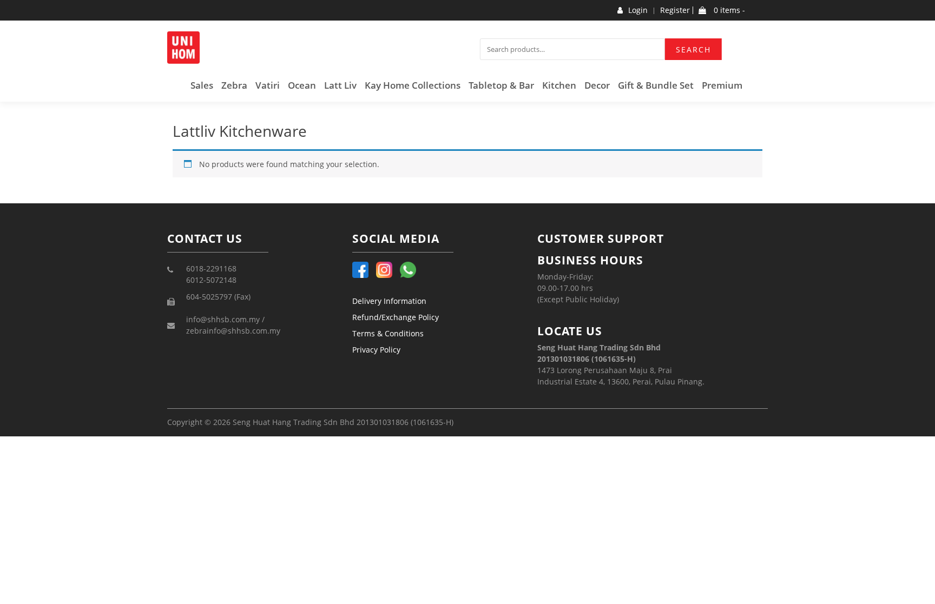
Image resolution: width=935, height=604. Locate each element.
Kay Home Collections (412, 85)
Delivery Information (389, 301)
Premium (722, 85)
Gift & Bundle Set (656, 85)
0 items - (728, 10)
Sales (201, 85)
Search (693, 49)
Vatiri (267, 85)
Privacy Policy (376, 349)
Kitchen (559, 85)
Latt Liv (340, 85)
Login (638, 10)
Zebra (234, 85)
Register (675, 10)
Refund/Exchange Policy (395, 317)
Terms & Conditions (388, 333)
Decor (597, 85)
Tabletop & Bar (501, 85)
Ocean (302, 85)
